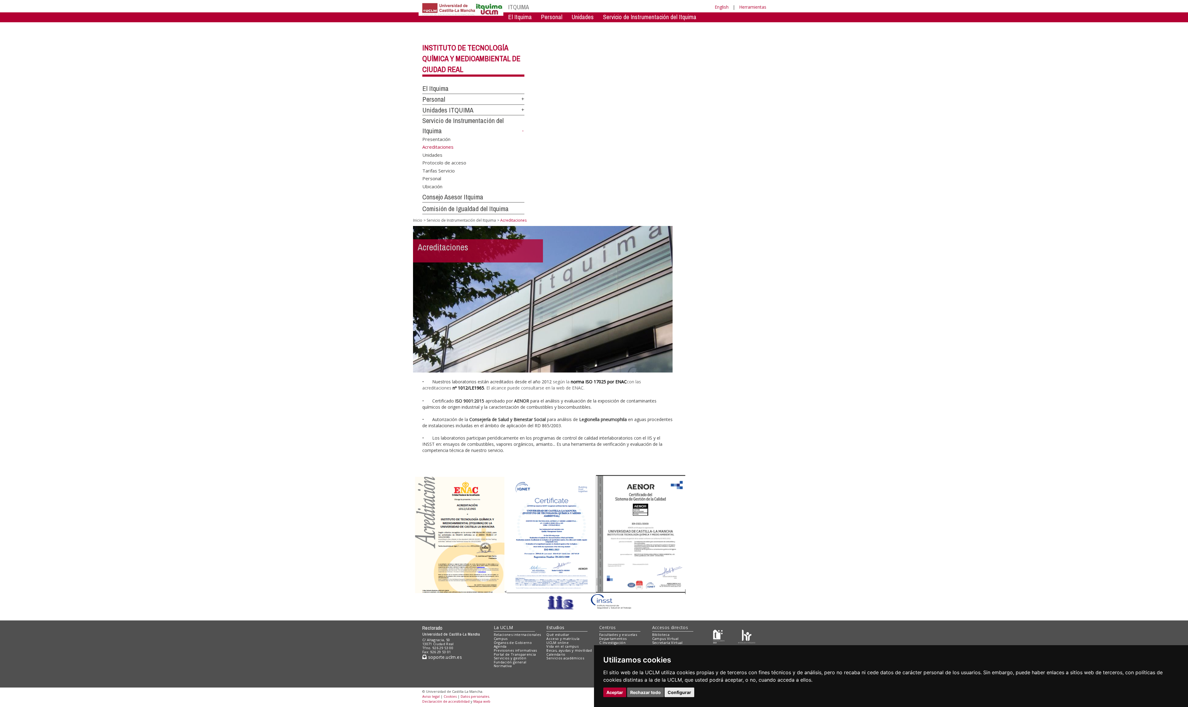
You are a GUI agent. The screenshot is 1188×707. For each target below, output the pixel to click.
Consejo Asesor (635, 26)
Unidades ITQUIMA (447, 110)
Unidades (583, 17)
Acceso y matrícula (562, 638)
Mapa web (481, 701)
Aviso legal (431, 696)
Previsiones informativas (515, 650)
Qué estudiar (557, 634)
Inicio (417, 220)
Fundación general (510, 662)
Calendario (555, 654)
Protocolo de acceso (444, 163)
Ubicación (432, 186)
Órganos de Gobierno (513, 642)
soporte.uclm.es (444, 657)
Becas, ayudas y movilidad (569, 650)
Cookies (450, 696)
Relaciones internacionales (517, 634)
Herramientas (752, 7)
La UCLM (503, 627)
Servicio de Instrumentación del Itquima (649, 17)
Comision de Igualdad (688, 26)
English (722, 7)
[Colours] (746, 636)
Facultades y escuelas (618, 634)
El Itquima (520, 17)
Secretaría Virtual (667, 642)
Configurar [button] (679, 692)
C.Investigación (612, 642)
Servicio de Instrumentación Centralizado (557, 26)
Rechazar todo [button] (645, 692)
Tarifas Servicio (438, 170)
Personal (551, 17)
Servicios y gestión (510, 658)
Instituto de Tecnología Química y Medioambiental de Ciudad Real (471, 58)
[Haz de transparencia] (719, 636)
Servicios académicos (565, 658)
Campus (501, 638)
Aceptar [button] (614, 692)
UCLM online (557, 642)
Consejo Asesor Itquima (452, 197)
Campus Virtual (665, 638)
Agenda (500, 646)
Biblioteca (660, 634)
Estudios (555, 627)
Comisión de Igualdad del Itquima (465, 208)
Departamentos (612, 638)
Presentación (436, 139)
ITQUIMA (518, 7)
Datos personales (475, 696)
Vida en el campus (562, 646)
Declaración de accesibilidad (446, 701)
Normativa (503, 665)
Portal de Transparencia (515, 654)
